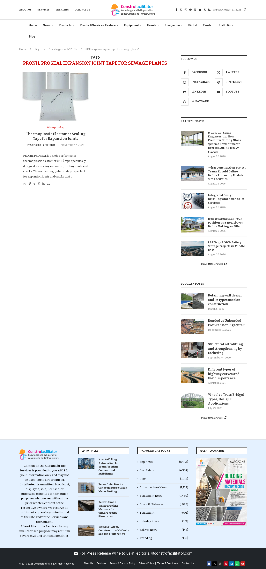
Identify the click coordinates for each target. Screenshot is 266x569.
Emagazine (172, 25)
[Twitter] (180, 9)
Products (65, 25)
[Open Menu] (21, 31)
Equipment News (164, 495)
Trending (62, 9)
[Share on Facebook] (29, 184)
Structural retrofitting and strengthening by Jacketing (225, 348)
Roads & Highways (164, 504)
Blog (32, 36)
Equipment (131, 25)
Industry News (164, 521)
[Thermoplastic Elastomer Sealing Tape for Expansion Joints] (55, 96)
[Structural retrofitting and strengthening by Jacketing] (192, 350)
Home (33, 25)
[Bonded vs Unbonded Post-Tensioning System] (192, 326)
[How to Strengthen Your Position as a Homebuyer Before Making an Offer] (192, 224)
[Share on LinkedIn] (43, 184)
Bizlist (192, 25)
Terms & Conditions (167, 563)
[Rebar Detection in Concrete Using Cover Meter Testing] (86, 487)
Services (43, 9)
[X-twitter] (214, 563)
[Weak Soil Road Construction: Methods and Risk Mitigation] (86, 530)
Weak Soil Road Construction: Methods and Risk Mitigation (113, 530)
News (46, 25)
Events (151, 25)
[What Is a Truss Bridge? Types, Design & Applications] (192, 400)
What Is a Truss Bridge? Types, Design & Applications (226, 399)
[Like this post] (24, 184)
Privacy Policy (146, 563)
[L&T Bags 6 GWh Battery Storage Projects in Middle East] (192, 248)
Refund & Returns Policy (123, 563)
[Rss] (209, 9)
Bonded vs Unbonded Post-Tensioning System (227, 323)
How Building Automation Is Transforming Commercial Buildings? (108, 466)
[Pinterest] (190, 9)
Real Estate (164, 470)
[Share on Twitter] (34, 184)
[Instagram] (185, 9)
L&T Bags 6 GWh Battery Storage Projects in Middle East (226, 246)
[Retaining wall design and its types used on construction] (192, 301)
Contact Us (82, 9)
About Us (25, 9)
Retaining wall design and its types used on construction (225, 300)
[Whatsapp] (204, 9)
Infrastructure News (164, 487)
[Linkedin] (195, 9)
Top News (164, 462)
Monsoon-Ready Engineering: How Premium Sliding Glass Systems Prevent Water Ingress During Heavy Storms (224, 142)
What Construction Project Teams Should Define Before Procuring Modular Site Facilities (227, 173)
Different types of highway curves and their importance (223, 374)
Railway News (164, 529)
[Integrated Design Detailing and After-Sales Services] (192, 201)
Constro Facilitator (42, 145)
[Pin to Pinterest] (39, 184)
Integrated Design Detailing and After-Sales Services (226, 199)
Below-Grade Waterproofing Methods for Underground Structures (108, 509)
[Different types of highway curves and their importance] (192, 375)
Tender (208, 25)
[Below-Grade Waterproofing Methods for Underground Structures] (86, 505)
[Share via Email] (48, 184)
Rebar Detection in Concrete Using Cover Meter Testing (112, 488)
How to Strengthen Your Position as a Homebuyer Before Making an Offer (225, 222)
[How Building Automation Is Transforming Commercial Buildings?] (86, 463)
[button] (200, 492)
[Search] (245, 9)
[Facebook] (176, 9)
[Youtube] (200, 9)
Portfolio (224, 25)
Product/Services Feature (98, 25)
